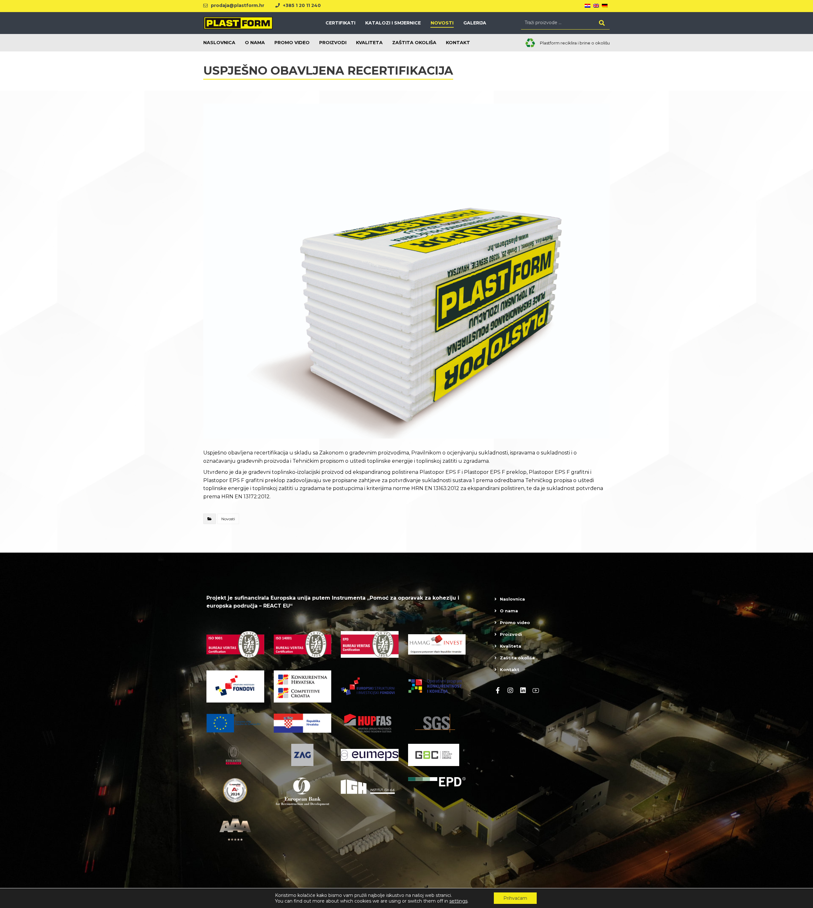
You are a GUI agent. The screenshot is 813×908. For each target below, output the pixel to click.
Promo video (515, 622)
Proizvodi (511, 634)
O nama (509, 610)
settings (458, 901)
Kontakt (509, 669)
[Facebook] (497, 690)
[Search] (602, 23)
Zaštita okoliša (517, 657)
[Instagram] (510, 690)
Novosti (228, 518)
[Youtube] (535, 690)
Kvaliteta (510, 646)
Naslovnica (512, 599)
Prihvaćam (515, 898)
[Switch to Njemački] (604, 6)
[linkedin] (523, 690)
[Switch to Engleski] (596, 6)
